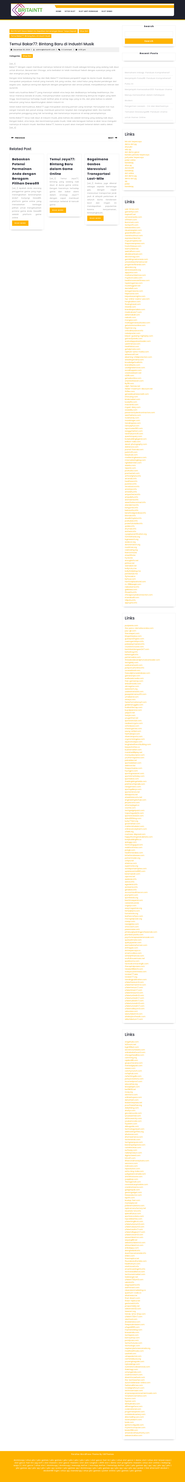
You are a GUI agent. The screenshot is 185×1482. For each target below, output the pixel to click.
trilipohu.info (130, 600)
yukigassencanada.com (135, 1174)
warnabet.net (131, 565)
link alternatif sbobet (157, 1468)
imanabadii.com (132, 597)
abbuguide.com (132, 1126)
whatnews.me (131, 1295)
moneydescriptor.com (135, 755)
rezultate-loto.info (133, 1211)
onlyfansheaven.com (134, 381)
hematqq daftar (115, 1465)
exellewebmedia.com (134, 678)
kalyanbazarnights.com (135, 296)
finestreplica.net (132, 1258)
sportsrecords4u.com (134, 1216)
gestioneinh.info (132, 1303)
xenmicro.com (131, 1094)
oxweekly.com (131, 410)
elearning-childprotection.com (138, 357)
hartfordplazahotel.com (135, 581)
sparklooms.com (132, 961)
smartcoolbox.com (133, 953)
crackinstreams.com (134, 1187)
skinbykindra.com (132, 1403)
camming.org (131, 1057)
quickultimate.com (133, 940)
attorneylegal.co (132, 805)
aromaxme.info (131, 499)
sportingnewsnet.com (134, 773)
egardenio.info (131, 884)
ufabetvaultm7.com (134, 1229)
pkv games (43, 1460)
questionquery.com (133, 436)
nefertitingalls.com (133, 1076)
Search (149, 26)
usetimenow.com (132, 344)
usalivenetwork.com (133, 665)
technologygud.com (134, 845)
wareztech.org (131, 689)
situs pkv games (92, 1470)
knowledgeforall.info (133, 362)
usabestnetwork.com (134, 691)
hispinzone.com (132, 293)
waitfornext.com (132, 1287)
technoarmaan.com (134, 1390)
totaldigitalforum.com (134, 1388)
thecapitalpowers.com (135, 966)
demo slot (141, 1460)
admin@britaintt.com (45, 50)
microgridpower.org (133, 919)
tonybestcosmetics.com (136, 1396)
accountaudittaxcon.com (136, 892)
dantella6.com (131, 288)
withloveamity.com (133, 1118)
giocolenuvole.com (133, 1113)
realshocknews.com (133, 847)
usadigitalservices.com (135, 367)
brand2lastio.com (132, 365)
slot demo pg (131, 176)
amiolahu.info (131, 492)
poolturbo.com (131, 470)
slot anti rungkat (88, 1462)
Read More (21, 224)
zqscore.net (130, 876)
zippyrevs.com (131, 272)
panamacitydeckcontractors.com (140, 412)
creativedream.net (133, 373)
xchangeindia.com (133, 1372)
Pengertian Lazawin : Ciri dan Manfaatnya (146, 106)
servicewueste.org (133, 270)
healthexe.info (131, 481)
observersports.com (133, 736)
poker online (130, 160)
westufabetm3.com (133, 1014)
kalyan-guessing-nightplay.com (139, 336)
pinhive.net (130, 563)
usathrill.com (130, 1353)
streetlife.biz (130, 555)
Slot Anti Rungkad (88, 11)
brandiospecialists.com (135, 309)
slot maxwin (51, 1462)
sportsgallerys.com (133, 789)
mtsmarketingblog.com (135, 460)
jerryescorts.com (132, 802)
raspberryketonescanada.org (137, 1348)
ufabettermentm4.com (135, 985)
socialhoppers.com (133, 370)
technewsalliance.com (135, 1271)
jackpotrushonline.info (134, 668)
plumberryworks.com (134, 934)
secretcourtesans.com (135, 1049)
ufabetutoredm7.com (134, 1006)
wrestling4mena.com (134, 359)
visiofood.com (131, 1319)
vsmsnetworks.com (133, 217)
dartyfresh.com (132, 1100)
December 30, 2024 (21, 50)
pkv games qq (139, 1465)
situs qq (128, 165)
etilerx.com (130, 1256)
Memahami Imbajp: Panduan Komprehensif (147, 72)
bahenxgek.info (131, 654)
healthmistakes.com (134, 852)
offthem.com (131, 219)
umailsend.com (132, 697)
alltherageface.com (133, 1406)
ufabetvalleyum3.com (134, 1008)
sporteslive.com (132, 778)
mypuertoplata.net (133, 241)
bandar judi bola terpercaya (137, 154)
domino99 (129, 168)
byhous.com (130, 579)
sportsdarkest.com (133, 763)
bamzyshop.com (132, 1337)
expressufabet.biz (132, 238)
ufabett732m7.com (133, 1316)
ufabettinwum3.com (134, 992)
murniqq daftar (98, 1465)
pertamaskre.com (133, 657)
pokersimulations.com (134, 1205)
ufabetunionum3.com (134, 1224)
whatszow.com (131, 1134)
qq (126, 181)
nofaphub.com (131, 1073)
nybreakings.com (132, 1364)
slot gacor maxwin (68, 1462)
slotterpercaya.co (132, 950)
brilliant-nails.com (133, 441)
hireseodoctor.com (133, 1195)
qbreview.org (130, 267)
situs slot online (151, 1462)
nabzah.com (130, 317)
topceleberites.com (133, 1219)
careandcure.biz (132, 903)
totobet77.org (131, 977)
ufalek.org (129, 831)
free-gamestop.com (134, 681)
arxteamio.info (131, 887)
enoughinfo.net (131, 560)
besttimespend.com (134, 900)
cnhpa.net (129, 860)
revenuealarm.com (133, 1419)
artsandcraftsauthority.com (137, 1433)
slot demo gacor (132, 152)
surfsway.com (131, 1150)
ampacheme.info (132, 494)
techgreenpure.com (134, 1142)
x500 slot (104, 1462)
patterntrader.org (132, 858)
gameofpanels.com (133, 338)
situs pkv (128, 147)
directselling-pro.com (134, 1417)
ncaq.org (129, 1092)
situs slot (40, 1465)
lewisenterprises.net (133, 1102)
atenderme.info (132, 505)
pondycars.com (132, 1340)
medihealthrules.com (134, 1351)
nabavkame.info (132, 587)
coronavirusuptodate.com (136, 1184)
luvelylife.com (131, 402)
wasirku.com (130, 465)
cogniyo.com (130, 905)
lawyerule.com (131, 455)
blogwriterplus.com (133, 636)
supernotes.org (131, 866)
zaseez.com (130, 1068)
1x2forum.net (130, 1044)
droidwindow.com (132, 1322)
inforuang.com (131, 396)
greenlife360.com (132, 233)
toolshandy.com (132, 418)
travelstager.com (132, 420)
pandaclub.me (131, 573)
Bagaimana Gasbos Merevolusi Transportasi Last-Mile (98, 169)
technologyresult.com (134, 1129)
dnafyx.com (130, 1110)
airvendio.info (131, 478)
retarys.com (130, 699)
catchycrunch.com (133, 1071)
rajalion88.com (131, 1060)
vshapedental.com (133, 1356)
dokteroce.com (131, 447)
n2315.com (129, 375)
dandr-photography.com (136, 444)
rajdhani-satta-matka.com (137, 351)
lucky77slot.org (131, 821)
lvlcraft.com (130, 1158)
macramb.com (131, 404)
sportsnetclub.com (133, 720)
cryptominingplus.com (135, 739)
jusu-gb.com (130, 631)
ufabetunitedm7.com (134, 998)
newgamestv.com (133, 786)
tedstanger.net (131, 1277)
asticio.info (129, 882)
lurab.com (129, 1422)
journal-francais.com (134, 449)
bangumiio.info (131, 507)
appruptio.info (131, 602)
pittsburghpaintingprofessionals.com (141, 932)
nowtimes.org (131, 547)
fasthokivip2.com (132, 734)
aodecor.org (130, 542)
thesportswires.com (133, 768)
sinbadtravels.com (133, 683)
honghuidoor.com (133, 301)
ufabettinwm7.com (133, 990)
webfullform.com (132, 251)
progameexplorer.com (135, 1411)
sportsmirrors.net (132, 792)
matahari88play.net (133, 752)
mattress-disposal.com (135, 834)
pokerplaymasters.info (134, 644)
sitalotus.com (131, 863)
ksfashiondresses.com (134, 855)
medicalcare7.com (133, 312)
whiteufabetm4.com (134, 1245)
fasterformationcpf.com (136, 702)
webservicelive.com (133, 1435)
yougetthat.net (131, 718)
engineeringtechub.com (135, 800)
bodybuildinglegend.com (136, 439)
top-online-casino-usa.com (137, 299)
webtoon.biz (130, 765)
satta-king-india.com (134, 1171)
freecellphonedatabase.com (137, 673)
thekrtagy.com (131, 1369)
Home (58, 11)
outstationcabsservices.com (137, 1367)
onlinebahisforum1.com (135, 1052)
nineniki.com (130, 307)
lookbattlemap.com (133, 707)
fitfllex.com (130, 391)
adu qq (128, 149)
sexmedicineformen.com (136, 945)
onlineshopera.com (133, 1097)
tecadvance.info (132, 486)
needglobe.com (132, 924)
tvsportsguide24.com (134, 813)
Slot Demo (107, 11)
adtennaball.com (132, 315)
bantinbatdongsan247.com (137, 649)
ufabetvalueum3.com (134, 1226)
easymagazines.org (133, 908)
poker (127, 184)
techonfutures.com (133, 1343)
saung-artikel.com (133, 731)
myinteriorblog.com (133, 1330)
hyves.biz (129, 558)
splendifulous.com (133, 1213)
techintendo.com (132, 1139)
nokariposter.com (132, 333)
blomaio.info (130, 515)
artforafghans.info (133, 476)
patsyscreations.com (134, 1079)
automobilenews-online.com (137, 1382)
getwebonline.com (133, 378)
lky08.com (129, 383)
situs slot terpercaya (159, 1460)
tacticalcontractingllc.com (137, 963)
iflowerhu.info (131, 592)
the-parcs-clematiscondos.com (139, 628)
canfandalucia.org (133, 1359)
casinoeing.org (131, 550)
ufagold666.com (132, 1327)
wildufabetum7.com (134, 1019)
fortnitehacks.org (132, 536)
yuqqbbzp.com (131, 1179)
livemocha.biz (131, 552)
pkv (65, 1460)
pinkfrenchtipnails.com (135, 784)
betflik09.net (130, 1089)
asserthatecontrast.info (135, 502)
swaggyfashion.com (134, 431)
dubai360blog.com (133, 818)
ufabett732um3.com (134, 1279)
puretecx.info (131, 484)
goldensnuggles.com (134, 705)
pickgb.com (130, 850)
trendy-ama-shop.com (135, 1314)
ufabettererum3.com (134, 982)
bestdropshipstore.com (135, 1145)
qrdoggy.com (131, 842)
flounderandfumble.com (136, 1261)
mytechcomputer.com (135, 1427)
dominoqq (19, 1460)
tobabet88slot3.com (134, 969)
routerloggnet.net (132, 285)
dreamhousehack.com (135, 1377)
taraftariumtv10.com (134, 433)
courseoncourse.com (134, 646)
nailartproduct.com (133, 1153)
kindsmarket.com (132, 399)
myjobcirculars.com (133, 278)
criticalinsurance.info (134, 330)
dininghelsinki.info (132, 1250)
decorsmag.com (132, 256)
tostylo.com (130, 715)
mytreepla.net (131, 1203)
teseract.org (130, 1311)
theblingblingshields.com (136, 781)
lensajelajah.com (132, 1086)
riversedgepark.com (133, 1065)
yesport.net (130, 712)
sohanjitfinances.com (134, 955)
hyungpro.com (131, 771)
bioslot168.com (131, 1430)
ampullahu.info (131, 497)
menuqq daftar (80, 1465)
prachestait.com (132, 473)
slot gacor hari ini (100, 1460)
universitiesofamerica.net (136, 262)
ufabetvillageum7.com (135, 1232)
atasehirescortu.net (133, 797)
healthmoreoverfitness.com (137, 280)
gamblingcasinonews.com (136, 259)
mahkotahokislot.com (134, 826)
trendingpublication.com (136, 979)
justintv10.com (131, 452)
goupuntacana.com (134, 1063)
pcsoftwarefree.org (133, 1105)
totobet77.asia (131, 974)
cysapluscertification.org (136, 534)
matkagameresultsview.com (137, 322)
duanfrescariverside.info (135, 1253)
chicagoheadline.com (134, 1055)
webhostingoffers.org (134, 1131)
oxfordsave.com (132, 726)
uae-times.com (132, 209)
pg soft (39, 1462)
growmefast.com (132, 823)
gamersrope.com (132, 675)
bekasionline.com (132, 227)
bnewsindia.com (132, 1332)
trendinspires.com (133, 423)
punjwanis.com (131, 625)
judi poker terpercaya (134, 157)
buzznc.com (130, 1398)
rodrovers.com (131, 1166)
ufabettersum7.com (134, 987)
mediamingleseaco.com (135, 457)
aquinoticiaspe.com (133, 741)
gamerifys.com (131, 211)
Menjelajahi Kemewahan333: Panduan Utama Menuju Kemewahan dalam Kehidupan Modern (148, 95)
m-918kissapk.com (133, 584)
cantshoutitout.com (134, 235)
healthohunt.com (132, 1263)
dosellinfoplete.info (133, 518)
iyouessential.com (133, 1116)
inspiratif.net (130, 214)
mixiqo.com (130, 921)
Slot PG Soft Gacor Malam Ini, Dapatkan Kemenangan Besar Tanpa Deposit (43, 31)
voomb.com (130, 808)
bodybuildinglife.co (133, 839)
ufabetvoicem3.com (134, 1234)
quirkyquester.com (133, 942)
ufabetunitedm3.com (134, 995)
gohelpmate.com (132, 349)
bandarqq (129, 162)
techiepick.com (132, 1335)
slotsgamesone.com (134, 291)
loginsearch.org (131, 539)
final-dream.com (132, 1298)
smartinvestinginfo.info (135, 1269)
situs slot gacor (125, 1460)
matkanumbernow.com (135, 275)
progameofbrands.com (135, 264)
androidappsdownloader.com (138, 341)
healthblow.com (132, 346)
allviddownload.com (133, 254)
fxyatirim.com (131, 1123)
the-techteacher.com (135, 1380)
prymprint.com (131, 895)
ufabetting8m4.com (134, 1221)
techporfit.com (131, 225)
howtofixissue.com (133, 246)
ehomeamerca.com (134, 1137)
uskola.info (129, 1282)
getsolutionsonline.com (135, 325)
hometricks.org (131, 913)
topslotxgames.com (134, 283)
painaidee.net (131, 760)
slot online (129, 173)
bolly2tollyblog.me (133, 571)
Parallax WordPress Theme (85, 1454)
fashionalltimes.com (134, 1385)
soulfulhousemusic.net (135, 958)
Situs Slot (70, 11)
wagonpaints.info (132, 1285)
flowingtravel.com (133, 304)
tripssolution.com (132, 1168)
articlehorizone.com (133, 1176)
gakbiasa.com (131, 589)
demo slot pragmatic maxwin (126, 1462)
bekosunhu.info (131, 510)
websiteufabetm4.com (135, 1242)
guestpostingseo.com (134, 638)
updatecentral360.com (135, 871)
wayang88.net (131, 1240)
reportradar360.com (134, 428)
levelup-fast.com (132, 1200)
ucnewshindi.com (132, 670)
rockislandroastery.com (135, 1414)
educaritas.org (131, 1084)
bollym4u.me (131, 568)
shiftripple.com (131, 948)
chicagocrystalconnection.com (139, 595)
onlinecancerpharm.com (136, 829)
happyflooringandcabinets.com (139, 837)
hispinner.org (130, 328)
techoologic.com (132, 1345)
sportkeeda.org (131, 897)
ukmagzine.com (132, 686)
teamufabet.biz (132, 248)
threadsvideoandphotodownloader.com (142, 660)
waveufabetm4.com (134, 1237)
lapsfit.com (130, 1197)
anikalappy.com (132, 1248)
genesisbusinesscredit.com (137, 394)
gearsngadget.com (133, 1192)
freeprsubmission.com (135, 1324)
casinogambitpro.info (134, 641)
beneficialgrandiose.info (135, 513)
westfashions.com (133, 415)
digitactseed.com (132, 1155)
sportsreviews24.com (134, 815)
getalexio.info (131, 889)
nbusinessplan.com (133, 230)
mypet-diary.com (133, 407)
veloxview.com (131, 1011)
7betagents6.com (133, 1182)
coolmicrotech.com (133, 1374)
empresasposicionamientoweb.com (141, 1393)
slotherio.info (130, 531)
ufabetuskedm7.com (134, 1000)
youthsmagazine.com (134, 757)
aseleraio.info (131, 879)
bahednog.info (131, 652)
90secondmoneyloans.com (137, 1160)
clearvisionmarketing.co (135, 1290)
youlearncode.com (133, 1121)
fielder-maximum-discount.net (139, 388)
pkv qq (161, 1465)
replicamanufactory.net (135, 1208)
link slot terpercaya (133, 141)
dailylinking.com (132, 1108)
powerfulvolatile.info (134, 523)
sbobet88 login (51, 1470)
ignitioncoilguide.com (134, 1425)
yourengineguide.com (134, 1361)
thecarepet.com (132, 633)
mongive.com (131, 320)
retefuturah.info (132, 1266)
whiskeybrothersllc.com (135, 1016)
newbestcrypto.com (134, 723)
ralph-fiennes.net (132, 386)
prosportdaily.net (132, 1306)
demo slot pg (131, 144)
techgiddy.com (131, 662)
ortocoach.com (132, 926)
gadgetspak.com (132, 1189)
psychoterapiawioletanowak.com (139, 937)
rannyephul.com (132, 425)
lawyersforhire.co (132, 747)
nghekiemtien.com (133, 462)
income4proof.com (133, 1081)
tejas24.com (130, 468)
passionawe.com (132, 929)
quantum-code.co (133, 1293)
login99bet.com (132, 1047)
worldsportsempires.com (136, 868)
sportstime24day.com (134, 776)
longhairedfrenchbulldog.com (138, 744)
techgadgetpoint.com (134, 810)
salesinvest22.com (133, 1308)
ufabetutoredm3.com (134, 1003)
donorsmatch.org (132, 544)
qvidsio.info (130, 526)
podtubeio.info (131, 521)
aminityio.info (131, 489)
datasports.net (131, 794)
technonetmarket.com (135, 1274)
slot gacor (28, 1465)
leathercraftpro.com (134, 916)
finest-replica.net (132, 1300)
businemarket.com (133, 749)
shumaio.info (130, 529)
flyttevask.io (130, 576)
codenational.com (133, 1409)
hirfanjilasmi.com (132, 911)
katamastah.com (132, 874)
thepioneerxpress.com (135, 243)
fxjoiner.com (130, 1401)
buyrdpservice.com (133, 710)
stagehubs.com (132, 1042)
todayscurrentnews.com (135, 971)
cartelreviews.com (133, 1147)
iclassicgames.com (133, 728)
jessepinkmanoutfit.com (135, 694)
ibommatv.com (132, 222)
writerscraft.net (131, 354)
